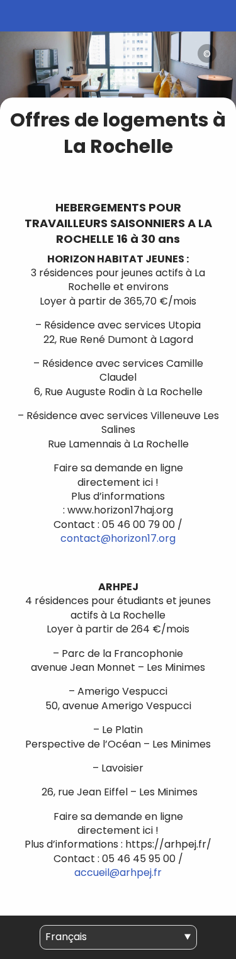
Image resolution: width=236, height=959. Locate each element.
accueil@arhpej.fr (118, 872)
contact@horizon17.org (118, 538)
